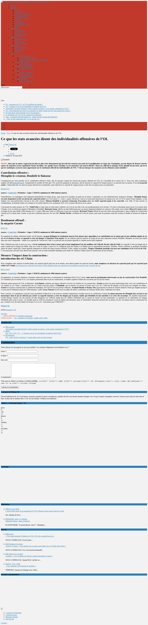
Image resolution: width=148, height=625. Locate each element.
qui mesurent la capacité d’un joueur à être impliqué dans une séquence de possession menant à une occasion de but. (58, 266)
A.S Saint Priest (20, 79)
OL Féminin (19, 23)
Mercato (18, 20)
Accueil (13, 6)
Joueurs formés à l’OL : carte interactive (33, 60)
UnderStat (12, 193)
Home (3, 133)
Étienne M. (12, 145)
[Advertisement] (57, 94)
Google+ (4, 623)
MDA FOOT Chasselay (23, 66)
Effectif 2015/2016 (26, 64)
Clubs (12, 54)
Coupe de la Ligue (21, 18)
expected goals (18, 183)
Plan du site (10, 619)
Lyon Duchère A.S (22, 62)
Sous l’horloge (20, 48)
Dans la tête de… (21, 39)
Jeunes (17, 27)
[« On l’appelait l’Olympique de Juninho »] (13, 564)
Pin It (12, 154)
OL (2, 314)
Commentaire (6, 377)
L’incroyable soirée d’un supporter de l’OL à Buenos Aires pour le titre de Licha (35, 511)
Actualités (13, 8)
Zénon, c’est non (21, 43)
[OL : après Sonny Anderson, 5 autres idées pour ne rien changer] (10, 335)
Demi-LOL (14, 37)
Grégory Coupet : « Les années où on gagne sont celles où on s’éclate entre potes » (36, 546)
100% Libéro (15, 29)
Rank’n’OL (19, 33)
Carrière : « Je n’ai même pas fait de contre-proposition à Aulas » (29, 556)
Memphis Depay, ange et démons (18, 521)
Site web (4, 360)
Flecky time (19, 41)
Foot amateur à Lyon (22, 25)
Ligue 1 (17, 10)
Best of (17, 52)
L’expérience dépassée (24, 316)
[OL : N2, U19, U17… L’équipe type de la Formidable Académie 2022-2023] (8, 331)
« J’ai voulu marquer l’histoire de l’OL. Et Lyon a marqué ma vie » (30, 536)
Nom (3, 351)
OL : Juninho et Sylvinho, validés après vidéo (31, 318)
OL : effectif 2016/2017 (28, 58)
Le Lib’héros (19, 31)
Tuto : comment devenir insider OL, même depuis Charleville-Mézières (31, 117)
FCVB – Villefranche (23, 75)
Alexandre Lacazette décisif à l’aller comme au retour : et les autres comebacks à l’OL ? (37, 109)
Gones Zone (14, 46)
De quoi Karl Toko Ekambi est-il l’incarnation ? (23, 113)
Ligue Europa (20, 12)
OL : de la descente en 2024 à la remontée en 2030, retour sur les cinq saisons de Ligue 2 (38, 111)
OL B (17, 71)
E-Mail (4, 356)
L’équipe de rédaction (13, 613)
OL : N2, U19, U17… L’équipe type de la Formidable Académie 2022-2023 (33, 333)
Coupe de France (21, 16)
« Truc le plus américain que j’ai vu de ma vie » (23, 119)
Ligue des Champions (23, 14)
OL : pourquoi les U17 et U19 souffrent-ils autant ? (24, 104)
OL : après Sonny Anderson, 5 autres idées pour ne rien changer (29, 337)
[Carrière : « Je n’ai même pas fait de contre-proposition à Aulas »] (14, 554)
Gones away (19, 50)
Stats (5, 314)
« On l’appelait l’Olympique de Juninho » (21, 566)
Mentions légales (12, 617)
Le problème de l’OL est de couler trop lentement (23, 115)
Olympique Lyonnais (22, 56)
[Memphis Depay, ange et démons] (16, 519)
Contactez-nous (11, 615)
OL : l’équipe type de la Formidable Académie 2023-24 (26, 107)
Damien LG (10, 310)
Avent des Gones (21, 35)
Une (8, 133)
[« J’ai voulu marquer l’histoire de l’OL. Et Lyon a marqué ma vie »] (9, 534)
